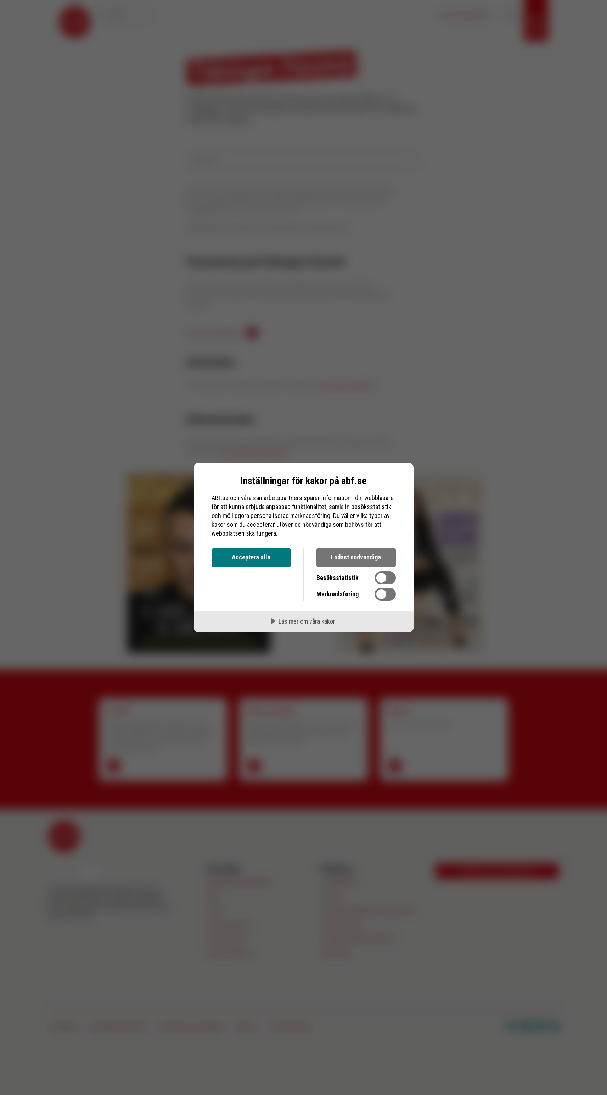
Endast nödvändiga (356, 557)
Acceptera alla (251, 557)
